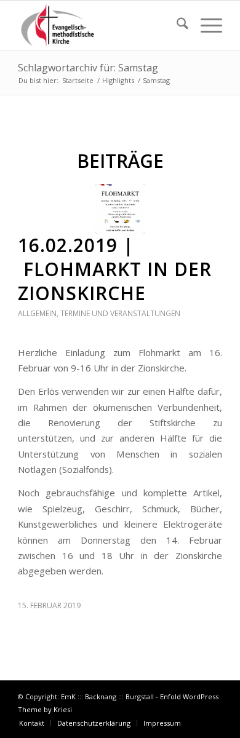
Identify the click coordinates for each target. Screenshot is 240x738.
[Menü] (205, 25)
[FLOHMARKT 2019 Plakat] (120, 209)
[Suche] (176, 25)
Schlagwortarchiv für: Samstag (88, 67)
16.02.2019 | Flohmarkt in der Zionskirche (115, 269)
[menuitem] (176, 25)
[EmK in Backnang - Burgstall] (99, 25)
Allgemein (37, 313)
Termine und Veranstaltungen (120, 313)
